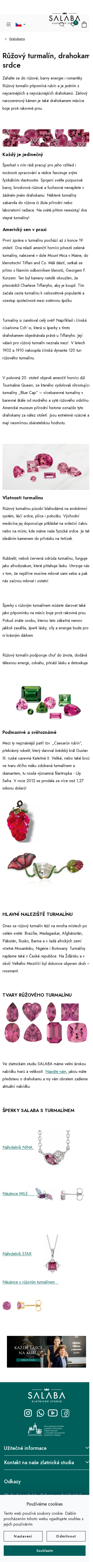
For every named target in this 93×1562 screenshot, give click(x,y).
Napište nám (55, 1071)
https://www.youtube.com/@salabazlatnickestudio (53, 1413)
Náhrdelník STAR (16, 1254)
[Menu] (8, 24)
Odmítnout (66, 1536)
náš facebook (65, 1413)
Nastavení (23, 1536)
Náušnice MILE (18, 1193)
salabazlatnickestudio (28, 1413)
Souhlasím (44, 1550)
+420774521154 (40, 1413)
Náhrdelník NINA (18, 1147)
